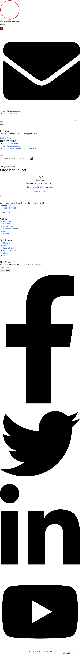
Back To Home (40, 191)
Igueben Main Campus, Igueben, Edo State (20, 148)
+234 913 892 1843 (10, 143)
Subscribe (5, 270)
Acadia (35, 651)
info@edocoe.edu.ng (11, 146)
